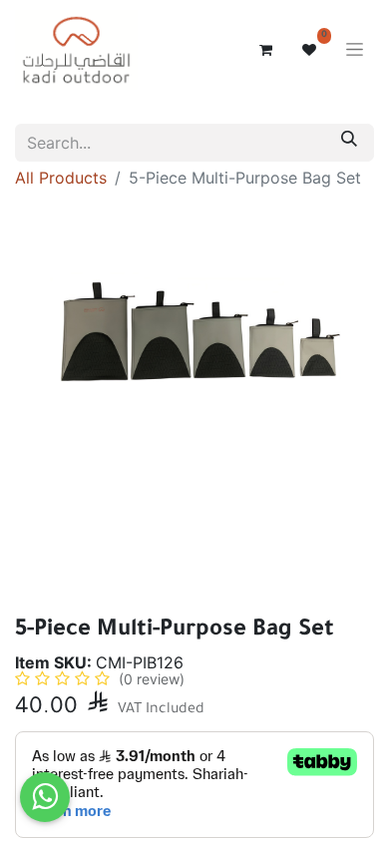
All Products (61, 178)
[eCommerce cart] (265, 50)
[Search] (349, 143)
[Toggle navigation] (354, 50)
